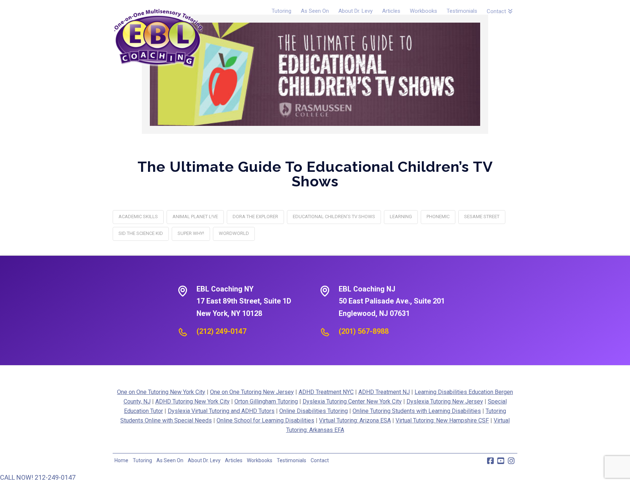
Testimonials (291, 460)
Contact (320, 460)
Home (121, 460)
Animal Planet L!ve (195, 216)
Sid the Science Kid (140, 233)
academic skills (138, 216)
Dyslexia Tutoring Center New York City (352, 401)
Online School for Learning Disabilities (265, 420)
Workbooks (259, 460)
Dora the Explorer (255, 216)
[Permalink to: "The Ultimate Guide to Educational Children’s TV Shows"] (315, 74)
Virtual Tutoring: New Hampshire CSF (442, 420)
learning (401, 216)
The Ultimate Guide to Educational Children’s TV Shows (315, 174)
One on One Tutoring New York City (161, 392)
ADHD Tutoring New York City (192, 401)
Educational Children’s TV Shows (334, 216)
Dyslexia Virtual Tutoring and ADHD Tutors (221, 410)
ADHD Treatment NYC (326, 392)
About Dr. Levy (204, 460)
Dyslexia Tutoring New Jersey (445, 401)
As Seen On (169, 460)
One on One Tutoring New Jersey (252, 392)
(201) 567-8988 (364, 331)
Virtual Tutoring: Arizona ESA (355, 420)
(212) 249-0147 (221, 331)
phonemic (438, 216)
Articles (233, 460)
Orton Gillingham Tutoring (266, 401)
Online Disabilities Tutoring (313, 410)
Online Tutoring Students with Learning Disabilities (417, 410)
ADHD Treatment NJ (384, 392)
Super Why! (191, 233)
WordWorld (234, 233)
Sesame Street (481, 216)
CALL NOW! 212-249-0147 (37, 477)
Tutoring (142, 460)
